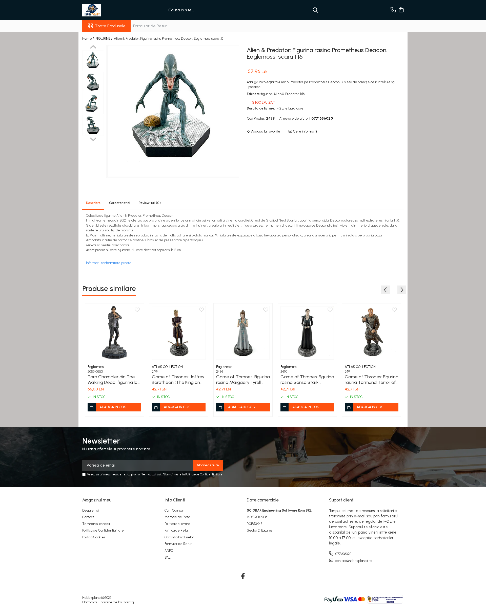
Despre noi (90, 510)
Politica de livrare (177, 524)
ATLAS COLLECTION (167, 367)
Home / (88, 38)
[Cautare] (315, 10)
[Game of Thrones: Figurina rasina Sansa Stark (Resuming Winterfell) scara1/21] (307, 333)
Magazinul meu (96, 499)
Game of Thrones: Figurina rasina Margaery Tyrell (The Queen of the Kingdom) (243, 379)
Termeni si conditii (96, 524)
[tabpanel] (172, 111)
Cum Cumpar (174, 510)
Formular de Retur (150, 26)
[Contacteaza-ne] (393, 10)
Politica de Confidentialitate (203, 474)
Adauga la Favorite (265, 131)
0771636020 (343, 554)
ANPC (169, 551)
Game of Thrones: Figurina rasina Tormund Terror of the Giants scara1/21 (371, 379)
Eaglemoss (96, 367)
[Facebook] (243, 576)
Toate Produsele (110, 26)
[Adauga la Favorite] (137, 310)
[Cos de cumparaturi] (401, 10)
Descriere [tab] (93, 203)
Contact (88, 517)
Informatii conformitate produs (108, 263)
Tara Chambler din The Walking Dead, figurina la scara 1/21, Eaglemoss (112, 379)
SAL (168, 557)
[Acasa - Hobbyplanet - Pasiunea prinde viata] (107, 10)
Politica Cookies (93, 537)
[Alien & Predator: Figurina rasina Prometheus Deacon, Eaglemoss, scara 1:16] (172, 111)
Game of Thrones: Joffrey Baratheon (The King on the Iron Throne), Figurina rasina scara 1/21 (178, 379)
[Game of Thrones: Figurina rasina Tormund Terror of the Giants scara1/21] (371, 333)
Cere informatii (304, 131)
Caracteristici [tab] (119, 203)
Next (93, 138)
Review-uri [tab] (150, 203)
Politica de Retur (177, 530)
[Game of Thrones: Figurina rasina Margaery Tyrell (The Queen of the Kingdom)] (243, 333)
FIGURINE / (104, 38)
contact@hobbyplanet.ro (353, 561)
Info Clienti (175, 499)
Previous (93, 47)
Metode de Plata (177, 517)
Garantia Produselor (179, 537)
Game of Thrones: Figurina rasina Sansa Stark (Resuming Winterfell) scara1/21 (307, 379)
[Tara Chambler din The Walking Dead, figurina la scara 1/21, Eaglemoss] (114, 333)
